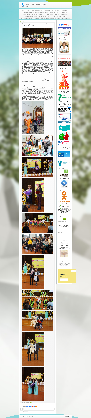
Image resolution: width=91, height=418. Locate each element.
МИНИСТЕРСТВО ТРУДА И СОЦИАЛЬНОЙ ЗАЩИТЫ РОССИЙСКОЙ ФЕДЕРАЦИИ (64, 211)
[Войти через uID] (27, 406)
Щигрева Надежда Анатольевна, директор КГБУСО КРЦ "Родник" (64, 38)
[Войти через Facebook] (30, 406)
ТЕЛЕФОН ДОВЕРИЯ (64, 206)
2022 (24, 21)
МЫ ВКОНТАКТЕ (64, 203)
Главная (21, 21)
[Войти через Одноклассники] (36, 406)
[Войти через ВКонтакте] (29, 406)
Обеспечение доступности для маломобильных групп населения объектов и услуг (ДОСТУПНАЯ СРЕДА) (64, 148)
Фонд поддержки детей (64, 168)
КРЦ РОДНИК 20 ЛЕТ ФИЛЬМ (64, 56)
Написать (64, 279)
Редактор (31, 402)
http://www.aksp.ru (64, 229)
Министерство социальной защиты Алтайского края (64, 226)
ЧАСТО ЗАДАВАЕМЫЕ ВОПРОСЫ (64, 92)
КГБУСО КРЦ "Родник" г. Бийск (36, 4)
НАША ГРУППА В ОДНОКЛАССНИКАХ (64, 189)
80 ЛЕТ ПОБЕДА (64, 68)
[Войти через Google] (34, 406)
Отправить (25, 411)
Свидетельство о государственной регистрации (64, 248)
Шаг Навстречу (64, 159)
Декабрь (27, 21)
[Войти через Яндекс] (32, 406)
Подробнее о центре (64, 245)
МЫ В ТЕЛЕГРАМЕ (64, 178)
